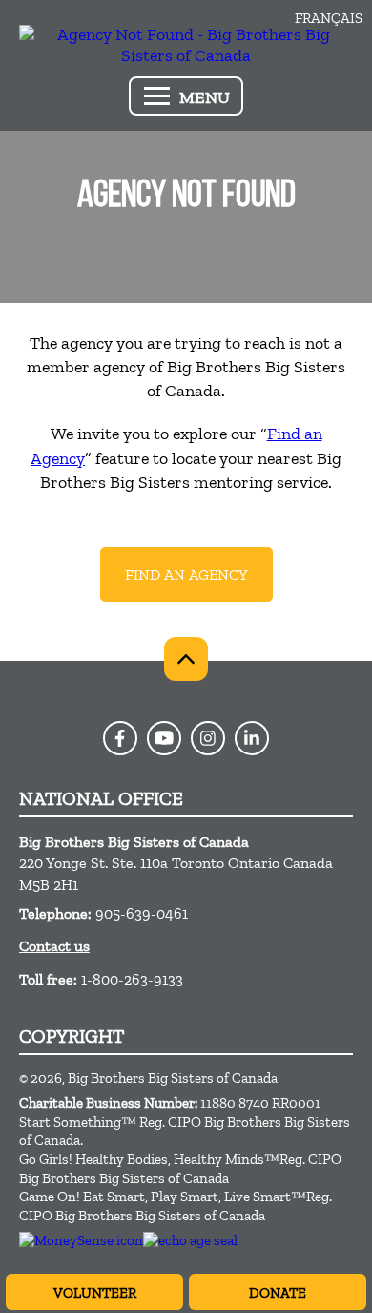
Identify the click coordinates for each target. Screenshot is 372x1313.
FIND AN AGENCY (186, 574)
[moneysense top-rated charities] (81, 1240)
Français (328, 18)
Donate (277, 1293)
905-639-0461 (141, 913)
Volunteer (94, 1293)
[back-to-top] (186, 659)
